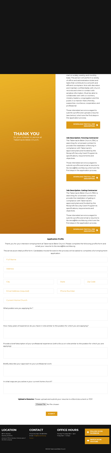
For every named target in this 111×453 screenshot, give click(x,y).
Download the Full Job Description (84, 125)
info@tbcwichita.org (40, 435)
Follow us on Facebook (96, 432)
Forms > (31, 438)
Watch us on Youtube (96, 440)
